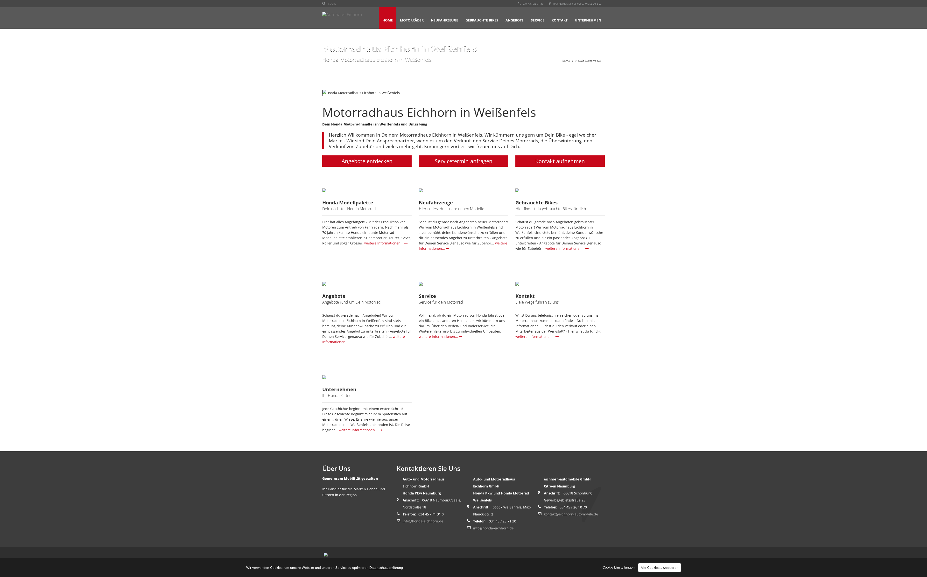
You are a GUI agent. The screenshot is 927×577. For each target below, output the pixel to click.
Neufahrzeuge (444, 20)
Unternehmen (588, 20)
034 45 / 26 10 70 (573, 507)
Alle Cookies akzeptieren (659, 568)
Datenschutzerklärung (386, 568)
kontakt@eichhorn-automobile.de (571, 514)
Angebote (515, 20)
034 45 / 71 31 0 (431, 514)
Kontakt (560, 20)
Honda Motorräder (588, 60)
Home (387, 20)
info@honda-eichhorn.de (423, 521)
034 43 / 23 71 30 (532, 3)
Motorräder (412, 20)
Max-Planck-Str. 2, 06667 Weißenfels (576, 3)
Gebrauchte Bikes (481, 20)
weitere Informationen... (384, 243)
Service (537, 20)
